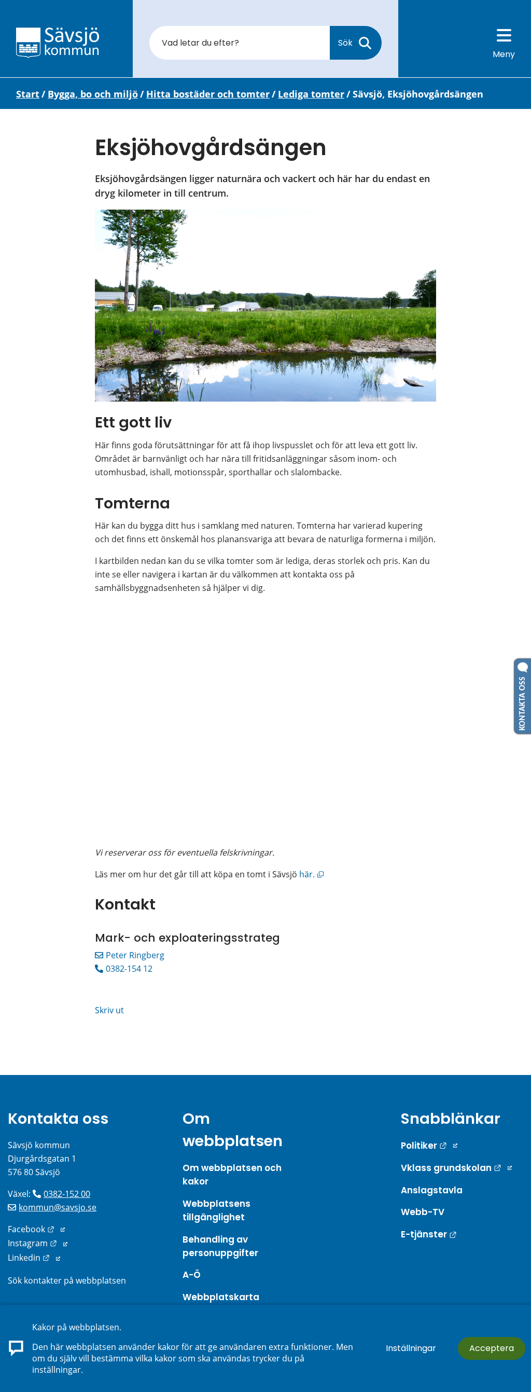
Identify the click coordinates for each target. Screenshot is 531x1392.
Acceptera (491, 1348)
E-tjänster (429, 1234)
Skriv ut (109, 1010)
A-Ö (192, 1275)
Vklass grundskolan (456, 1168)
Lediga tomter (311, 94)
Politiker (429, 1145)
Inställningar (411, 1348)
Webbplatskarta (221, 1297)
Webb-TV (422, 1212)
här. (310, 874)
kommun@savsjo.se (57, 1207)
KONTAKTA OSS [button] (523, 701)
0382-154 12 (129, 968)
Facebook (36, 1229)
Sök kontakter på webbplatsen (67, 1280)
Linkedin (34, 1257)
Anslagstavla (432, 1190)
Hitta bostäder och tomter (208, 94)
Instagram (37, 1243)
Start (27, 94)
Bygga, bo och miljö (93, 94)
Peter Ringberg (135, 955)
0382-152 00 (67, 1194)
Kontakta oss (58, 1118)
